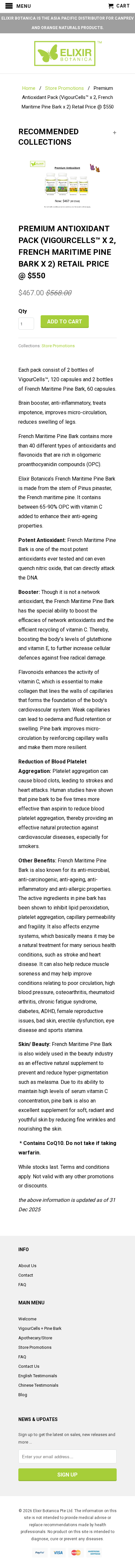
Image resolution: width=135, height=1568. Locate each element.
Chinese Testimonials (38, 1385)
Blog (22, 1394)
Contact (25, 1275)
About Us (27, 1265)
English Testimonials (37, 1375)
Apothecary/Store (35, 1337)
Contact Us (28, 1366)
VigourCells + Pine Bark (40, 1328)
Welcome (27, 1318)
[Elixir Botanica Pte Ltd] (67, 53)
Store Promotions (58, 345)
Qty (22, 311)
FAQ (22, 1284)
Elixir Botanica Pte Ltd (52, 1511)
